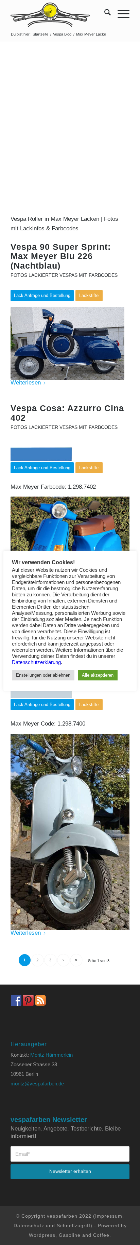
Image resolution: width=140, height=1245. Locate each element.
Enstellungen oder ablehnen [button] (43, 675)
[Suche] (104, 13)
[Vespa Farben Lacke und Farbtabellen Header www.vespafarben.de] (58, 13)
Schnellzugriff (73, 1225)
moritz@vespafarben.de (37, 1083)
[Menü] (120, 13)
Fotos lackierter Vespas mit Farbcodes (64, 275)
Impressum (108, 1216)
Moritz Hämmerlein (51, 1055)
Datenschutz (29, 1225)
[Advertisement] (70, 115)
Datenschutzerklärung (36, 662)
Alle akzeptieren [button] (97, 675)
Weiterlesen (26, 382)
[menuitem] (104, 13)
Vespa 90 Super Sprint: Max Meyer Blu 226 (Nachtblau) (61, 256)
